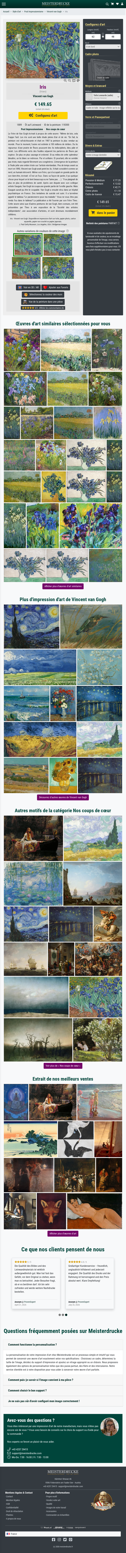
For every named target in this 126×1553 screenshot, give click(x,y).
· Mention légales (12, 1500)
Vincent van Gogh (54, 11)
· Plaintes (9, 1515)
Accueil (6, 11)
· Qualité (48, 1504)
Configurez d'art (45, 115)
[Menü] (4, 4)
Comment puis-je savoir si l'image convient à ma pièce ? (40, 1380)
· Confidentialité (12, 1507)
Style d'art (17, 11)
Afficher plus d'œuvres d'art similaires (63, 586)
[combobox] (103, 46)
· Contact (9, 1496)
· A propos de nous (13, 1518)
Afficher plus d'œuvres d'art (62, 1233)
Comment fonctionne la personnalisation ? (32, 1344)
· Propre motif (51, 1496)
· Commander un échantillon (57, 1515)
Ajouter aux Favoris (57, 287)
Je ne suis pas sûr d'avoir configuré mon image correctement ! (44, 1401)
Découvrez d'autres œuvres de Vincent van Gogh (63, 797)
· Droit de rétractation (14, 1511)
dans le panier (105, 213)
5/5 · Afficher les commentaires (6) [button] (49, 308)
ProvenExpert (29, 1302)
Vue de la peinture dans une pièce (45, 301)
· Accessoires (50, 1511)
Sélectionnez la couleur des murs (45, 294)
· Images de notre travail (55, 1507)
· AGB (7, 1504)
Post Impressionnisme (33, 11)
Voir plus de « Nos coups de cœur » (63, 1065)
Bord (87, 43)
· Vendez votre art (52, 1500)
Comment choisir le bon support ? (27, 1390)
